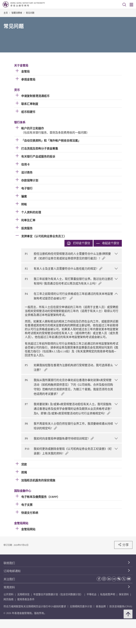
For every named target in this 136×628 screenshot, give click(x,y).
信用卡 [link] (25, 164)
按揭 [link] (24, 472)
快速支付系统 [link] (29, 512)
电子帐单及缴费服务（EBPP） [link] (40, 496)
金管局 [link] (25, 71)
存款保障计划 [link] (29, 180)
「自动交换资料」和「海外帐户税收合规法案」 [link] (51, 140)
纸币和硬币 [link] (28, 111)
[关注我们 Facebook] (99, 579)
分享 (125, 545)
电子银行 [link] (27, 188)
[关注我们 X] (123, 579)
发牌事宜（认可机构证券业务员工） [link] (44, 236)
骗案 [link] (24, 196)
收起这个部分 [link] (110, 243)
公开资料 (8, 594)
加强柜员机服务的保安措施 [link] (38, 480)
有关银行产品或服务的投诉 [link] (38, 156)
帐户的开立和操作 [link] (32, 128)
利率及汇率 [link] (28, 220)
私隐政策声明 (107, 594)
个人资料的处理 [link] (31, 212)
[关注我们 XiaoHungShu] (114, 579)
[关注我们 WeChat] (119, 579)
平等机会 (92, 594)
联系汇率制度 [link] (29, 103)
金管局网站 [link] (28, 529)
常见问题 (30, 13)
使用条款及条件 (26, 599)
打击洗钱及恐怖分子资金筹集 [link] (39, 148)
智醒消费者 (17, 13)
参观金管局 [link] (28, 79)
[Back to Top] (128, 614)
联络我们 (9, 563)
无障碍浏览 (23, 594)
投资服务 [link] (27, 228)
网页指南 (8, 599)
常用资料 (9, 587)
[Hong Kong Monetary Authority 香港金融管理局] (24, 4)
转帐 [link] (24, 204)
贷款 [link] (24, 464)
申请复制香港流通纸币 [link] (35, 95)
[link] (124, 5)
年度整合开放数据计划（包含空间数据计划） (58, 594)
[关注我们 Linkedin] (109, 579)
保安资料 (124, 594)
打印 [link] (81, 243)
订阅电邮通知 (12, 571)
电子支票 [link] (27, 504)
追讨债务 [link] (27, 172)
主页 (6, 13)
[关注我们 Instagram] (104, 579)
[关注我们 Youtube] (128, 579)
